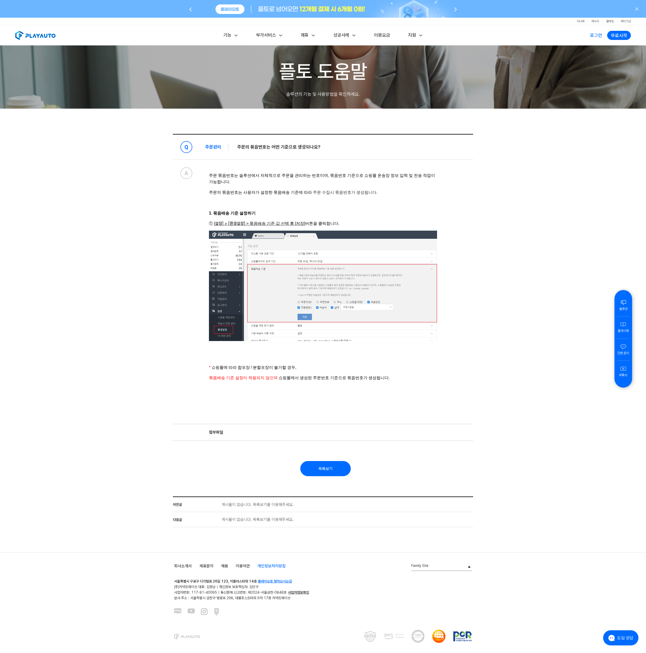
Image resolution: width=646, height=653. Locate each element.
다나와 (580, 21)
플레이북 (623, 331)
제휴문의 (206, 566)
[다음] (455, 9)
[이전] (190, 9)
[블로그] (178, 612)
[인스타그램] (204, 612)
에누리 (595, 21)
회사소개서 (183, 566)
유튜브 (623, 375)
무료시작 (619, 35)
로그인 (596, 35)
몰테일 (610, 21)
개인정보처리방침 (271, 566)
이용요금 (382, 35)
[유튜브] (191, 612)
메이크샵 (626, 21)
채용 (224, 566)
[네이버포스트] (218, 612)
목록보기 (325, 468)
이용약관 (243, 566)
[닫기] (637, 9)
